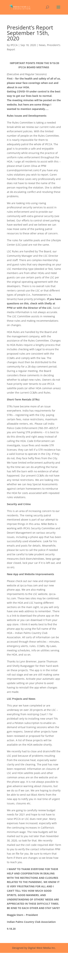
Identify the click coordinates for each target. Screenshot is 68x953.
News (42, 45)
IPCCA (14, 45)
